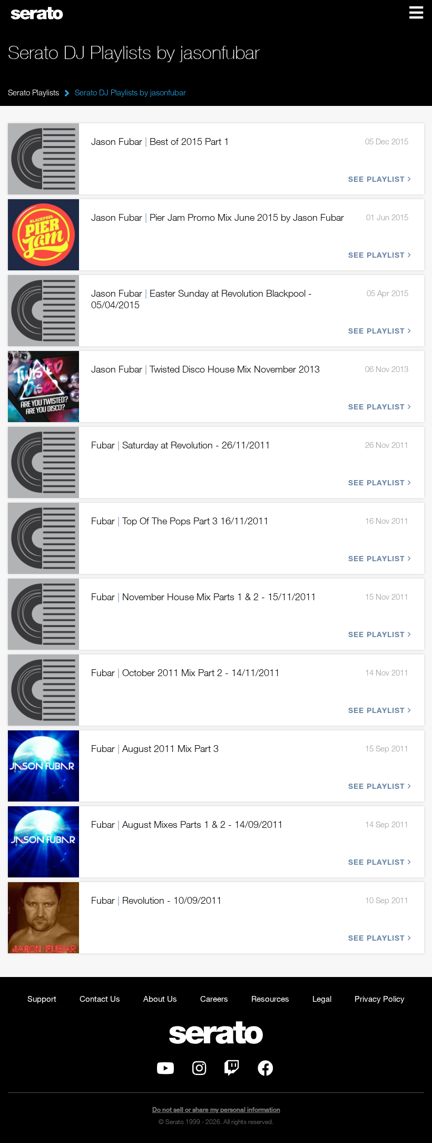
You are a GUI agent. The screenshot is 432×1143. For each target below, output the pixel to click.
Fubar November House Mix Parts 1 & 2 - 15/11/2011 (203, 596)
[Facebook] (265, 1071)
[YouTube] (165, 1071)
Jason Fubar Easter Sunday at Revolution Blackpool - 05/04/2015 (201, 299)
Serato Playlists (33, 92)
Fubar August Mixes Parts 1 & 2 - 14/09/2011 (187, 824)
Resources (270, 998)
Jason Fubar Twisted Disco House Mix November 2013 (205, 369)
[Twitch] (232, 1071)
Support (41, 998)
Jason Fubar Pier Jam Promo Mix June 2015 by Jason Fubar (217, 217)
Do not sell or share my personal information (216, 1109)
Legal (321, 998)
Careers (214, 998)
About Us (160, 998)
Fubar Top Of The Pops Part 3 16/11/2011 (180, 520)
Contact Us (100, 998)
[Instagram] (199, 1071)
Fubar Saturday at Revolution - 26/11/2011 (180, 445)
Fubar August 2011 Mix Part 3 (155, 748)
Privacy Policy (380, 998)
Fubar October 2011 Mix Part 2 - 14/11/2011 (185, 672)
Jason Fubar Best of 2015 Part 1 (160, 141)
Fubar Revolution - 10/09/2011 (156, 900)
